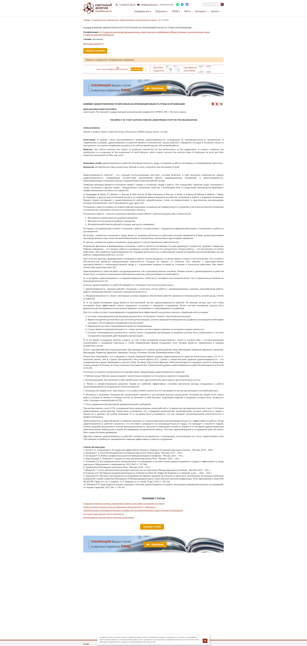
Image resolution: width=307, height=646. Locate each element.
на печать (213, 104)
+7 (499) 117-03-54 (127, 4)
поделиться (221, 104)
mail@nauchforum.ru (149, 4)
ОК (205, 641)
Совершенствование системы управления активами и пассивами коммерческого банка (123, 503)
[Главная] (97, 8)
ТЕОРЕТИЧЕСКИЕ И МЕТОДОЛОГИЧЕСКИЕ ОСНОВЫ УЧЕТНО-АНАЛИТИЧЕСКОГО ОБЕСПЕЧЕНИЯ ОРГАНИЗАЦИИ (133, 510)
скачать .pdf (217, 104)
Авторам (200, 11)
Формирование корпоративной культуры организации (108, 517)
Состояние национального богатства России (103, 514)
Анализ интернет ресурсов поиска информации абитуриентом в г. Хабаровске (119, 507)
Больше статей (152, 526)
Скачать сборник (95, 50)
